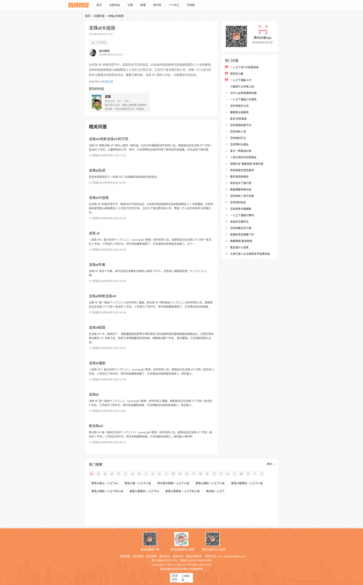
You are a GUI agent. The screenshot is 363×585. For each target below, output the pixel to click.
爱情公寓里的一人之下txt (144, 491)
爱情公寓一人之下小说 (137, 483)
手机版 (191, 4)
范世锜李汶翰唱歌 (240, 208)
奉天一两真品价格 (240, 150)
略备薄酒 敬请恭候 (241, 240)
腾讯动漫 (78, 5)
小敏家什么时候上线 (242, 86)
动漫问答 (99, 15)
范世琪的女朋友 (239, 144)
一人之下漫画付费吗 (242, 215)
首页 (99, 4)
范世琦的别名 (238, 202)
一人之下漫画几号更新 (243, 99)
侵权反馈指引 (194, 556)
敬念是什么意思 (239, 247)
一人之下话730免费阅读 (244, 67)
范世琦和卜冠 (238, 131)
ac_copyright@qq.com (232, 556)
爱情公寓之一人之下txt (104, 483)
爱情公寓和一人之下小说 (210, 483)
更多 (270, 464)
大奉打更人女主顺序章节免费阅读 (250, 253)
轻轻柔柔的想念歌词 (242, 170)
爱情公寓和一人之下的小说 (107, 491)
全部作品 (114, 4)
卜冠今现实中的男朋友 (243, 157)
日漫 (130, 4)
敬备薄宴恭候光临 (240, 189)
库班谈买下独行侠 (240, 183)
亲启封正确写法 (239, 221)
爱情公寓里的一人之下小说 (247, 483)
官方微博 (151, 556)
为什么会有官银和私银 (243, 92)
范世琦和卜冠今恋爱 (242, 195)
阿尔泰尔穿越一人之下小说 (173, 483)
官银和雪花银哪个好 (242, 234)
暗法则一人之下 (215, 491)
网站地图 (125, 556)
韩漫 (143, 4)
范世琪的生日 (238, 137)
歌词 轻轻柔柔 (238, 118)
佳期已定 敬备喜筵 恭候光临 (246, 163)
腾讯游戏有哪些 (239, 176)
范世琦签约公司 (239, 105)
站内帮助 (138, 556)
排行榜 (157, 4)
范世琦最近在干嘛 (240, 228)
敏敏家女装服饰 (239, 112)
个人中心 (174, 4)
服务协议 (164, 556)
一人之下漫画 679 (240, 80)
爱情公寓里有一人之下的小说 (182, 491)
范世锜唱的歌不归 (240, 125)
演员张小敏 (236, 73)
